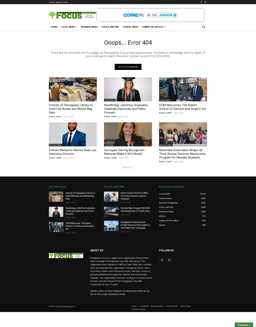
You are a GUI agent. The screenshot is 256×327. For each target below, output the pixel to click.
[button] (203, 26)
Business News (55, 145)
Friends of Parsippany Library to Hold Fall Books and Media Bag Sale (71, 108)
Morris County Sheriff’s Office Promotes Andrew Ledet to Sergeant (134, 196)
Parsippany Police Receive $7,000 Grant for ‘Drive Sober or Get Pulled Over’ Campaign (135, 225)
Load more (127, 167)
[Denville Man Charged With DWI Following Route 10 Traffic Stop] (111, 212)
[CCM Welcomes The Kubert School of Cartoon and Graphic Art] (183, 89)
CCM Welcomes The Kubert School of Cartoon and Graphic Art (182, 107)
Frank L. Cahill (55, 116)
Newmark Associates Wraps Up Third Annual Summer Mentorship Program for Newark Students (182, 153)
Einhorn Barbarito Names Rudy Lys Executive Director (72, 152)
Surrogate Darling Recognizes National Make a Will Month (124, 152)
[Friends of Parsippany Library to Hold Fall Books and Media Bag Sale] (73, 89)
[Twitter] (205, 2)
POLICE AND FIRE (114, 186)
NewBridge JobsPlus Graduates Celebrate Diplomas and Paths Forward (126, 108)
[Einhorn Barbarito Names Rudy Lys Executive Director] (73, 134)
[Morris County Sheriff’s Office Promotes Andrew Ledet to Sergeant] (111, 197)
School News (110, 100)
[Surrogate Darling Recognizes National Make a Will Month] (128, 134)
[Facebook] (201, 2)
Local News (54, 100)
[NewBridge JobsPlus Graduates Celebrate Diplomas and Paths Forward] (128, 89)
